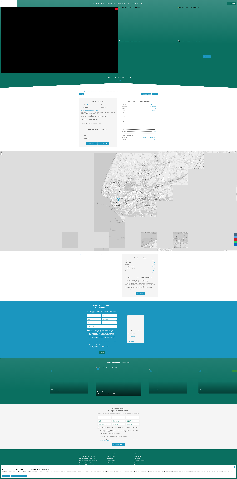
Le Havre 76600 (94, 91)
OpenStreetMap (230, 250)
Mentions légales (138, 458)
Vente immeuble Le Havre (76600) (86, 464)
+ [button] (1, 152)
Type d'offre (100, 420)
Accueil (95, 3)
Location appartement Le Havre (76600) (88, 456)
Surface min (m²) (116, 424)
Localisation (129, 420)
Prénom (89, 315)
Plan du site (136, 462)
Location (81, 91)
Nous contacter (110, 464)
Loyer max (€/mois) (103, 424)
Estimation (118, 3)
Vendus (128, 3)
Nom (104, 315)
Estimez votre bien (111, 456)
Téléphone (105, 319)
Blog (132, 3)
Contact (142, 3)
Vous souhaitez (105, 322)
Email (89, 319)
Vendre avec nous (111, 458)
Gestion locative (110, 462)
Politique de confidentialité (140, 460)
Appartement (87, 91)
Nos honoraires (137, 456)
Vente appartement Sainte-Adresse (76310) (88, 460)
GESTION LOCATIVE (111, 3)
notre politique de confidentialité (51, 472)
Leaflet (225, 250)
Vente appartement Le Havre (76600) (87, 458)
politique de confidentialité (105, 440)
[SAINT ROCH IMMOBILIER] (8, 3)
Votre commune (91, 322)
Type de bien (115, 420)
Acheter (100, 3)
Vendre (124, 3)
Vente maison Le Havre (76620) (86, 462)
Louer (104, 3)
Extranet (137, 3)
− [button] (1, 154)
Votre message (91, 326)
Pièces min (129, 424)
